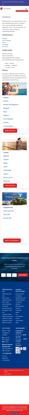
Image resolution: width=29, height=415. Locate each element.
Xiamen (6, 123)
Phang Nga (5, 44)
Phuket (4, 42)
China (5, 167)
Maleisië (6, 156)
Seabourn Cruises (7, 318)
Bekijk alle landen (10, 185)
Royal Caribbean (6, 304)
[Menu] (26, 8)
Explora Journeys (6, 322)
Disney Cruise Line (7, 308)
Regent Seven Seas (7, 316)
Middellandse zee (20, 298)
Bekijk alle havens (10, 130)
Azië (17, 314)
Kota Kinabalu (8, 119)
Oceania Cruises (6, 314)
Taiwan (5, 160)
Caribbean (18, 310)
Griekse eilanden (20, 300)
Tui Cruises (5, 306)
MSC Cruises (5, 302)
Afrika (17, 322)
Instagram (6, 339)
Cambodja (7, 170)
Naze (5, 112)
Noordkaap (19, 296)
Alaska (17, 312)
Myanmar (6, 181)
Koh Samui (5, 46)
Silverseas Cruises (7, 320)
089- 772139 (7, 331)
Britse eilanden (20, 306)
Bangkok (4, 38)
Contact (4, 356)
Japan (5, 174)
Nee (16, 412)
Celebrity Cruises (7, 300)
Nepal (5, 163)
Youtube (6, 342)
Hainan (5, 101)
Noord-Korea (8, 177)
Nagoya (6, 115)
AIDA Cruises (5, 298)
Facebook (6, 337)
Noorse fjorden (20, 294)
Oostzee (18, 308)
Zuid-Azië (6, 214)
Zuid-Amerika (19, 320)
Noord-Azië (7, 218)
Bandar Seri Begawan (10, 105)
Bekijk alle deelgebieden (12, 240)
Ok (13, 412)
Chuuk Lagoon (8, 126)
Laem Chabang (6, 40)
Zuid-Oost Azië (8, 211)
